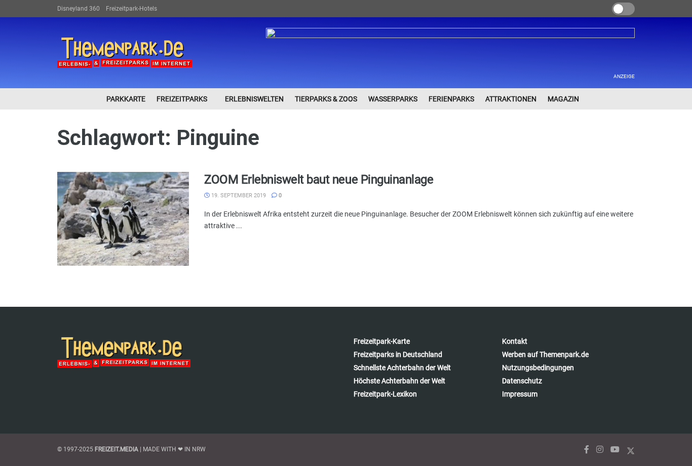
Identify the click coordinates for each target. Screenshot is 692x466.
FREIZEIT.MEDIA (116, 449)
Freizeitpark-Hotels (131, 8)
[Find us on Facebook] (586, 449)
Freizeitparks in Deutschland (398, 354)
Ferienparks (451, 99)
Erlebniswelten (254, 99)
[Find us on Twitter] (631, 449)
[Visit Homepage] (124, 53)
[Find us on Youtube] (615, 449)
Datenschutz (522, 381)
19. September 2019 (238, 195)
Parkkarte (125, 99)
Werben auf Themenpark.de (545, 354)
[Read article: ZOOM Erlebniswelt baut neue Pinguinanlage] (123, 219)
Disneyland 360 (78, 8)
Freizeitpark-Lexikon (385, 394)
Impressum (519, 394)
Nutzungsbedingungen (538, 368)
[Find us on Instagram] (599, 449)
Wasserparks (392, 99)
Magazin (563, 99)
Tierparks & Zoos (326, 99)
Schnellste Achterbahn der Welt (402, 368)
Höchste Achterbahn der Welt (399, 381)
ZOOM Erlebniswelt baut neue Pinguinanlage (318, 179)
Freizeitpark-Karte (382, 341)
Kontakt (514, 341)
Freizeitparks (182, 99)
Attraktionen (510, 99)
